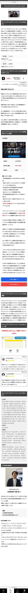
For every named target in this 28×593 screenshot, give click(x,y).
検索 (10, 592)
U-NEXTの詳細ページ (14, 279)
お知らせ (17, 592)
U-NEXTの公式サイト (14, 284)
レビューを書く (20, 338)
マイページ (25, 592)
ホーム (3, 592)
